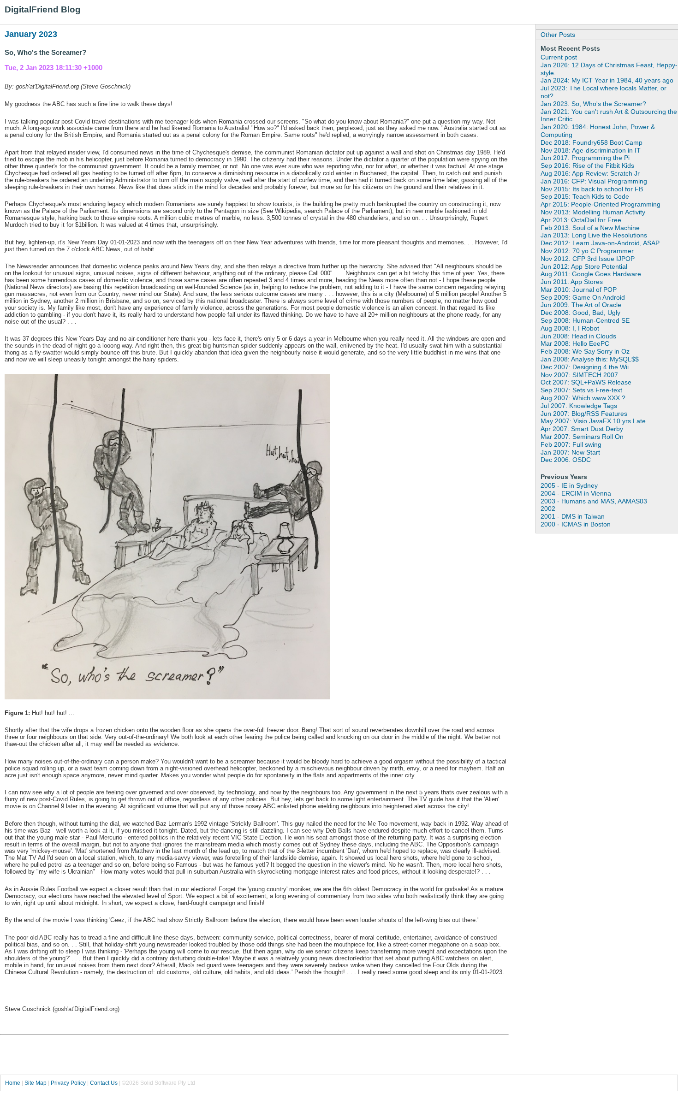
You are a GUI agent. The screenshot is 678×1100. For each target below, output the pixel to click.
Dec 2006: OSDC (566, 459)
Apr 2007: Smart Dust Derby (582, 428)
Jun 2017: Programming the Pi (585, 157)
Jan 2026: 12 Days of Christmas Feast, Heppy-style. (609, 69)
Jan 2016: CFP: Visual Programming (594, 181)
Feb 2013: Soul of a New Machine (590, 227)
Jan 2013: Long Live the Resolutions (594, 235)
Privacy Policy (68, 1083)
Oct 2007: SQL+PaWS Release (586, 382)
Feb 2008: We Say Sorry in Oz (585, 351)
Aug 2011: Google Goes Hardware (591, 274)
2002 (548, 508)
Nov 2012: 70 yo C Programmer (587, 250)
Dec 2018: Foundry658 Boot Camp (591, 142)
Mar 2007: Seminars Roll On (582, 436)
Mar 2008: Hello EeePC (575, 343)
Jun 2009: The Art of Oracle (581, 304)
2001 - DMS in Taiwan (573, 516)
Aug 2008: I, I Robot (570, 328)
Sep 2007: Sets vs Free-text (581, 390)
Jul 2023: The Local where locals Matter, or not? (603, 92)
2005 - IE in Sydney (569, 485)
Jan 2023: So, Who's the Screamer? (593, 103)
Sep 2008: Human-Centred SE (585, 320)
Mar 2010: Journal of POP (579, 289)
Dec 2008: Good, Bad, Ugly (580, 312)
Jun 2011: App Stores (572, 281)
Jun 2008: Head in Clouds (578, 336)
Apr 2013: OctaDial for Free (581, 220)
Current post (559, 57)
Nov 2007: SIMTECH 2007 (579, 374)
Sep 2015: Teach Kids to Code (585, 196)
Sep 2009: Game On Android (583, 297)
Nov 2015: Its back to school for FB (592, 189)
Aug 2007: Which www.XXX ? (583, 398)
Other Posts (558, 34)
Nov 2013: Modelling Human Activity (593, 212)
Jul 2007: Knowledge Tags (579, 405)
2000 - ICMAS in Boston (576, 524)
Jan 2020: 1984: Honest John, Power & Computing (598, 130)
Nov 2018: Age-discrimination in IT (591, 150)
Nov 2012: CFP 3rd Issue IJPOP (588, 258)
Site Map (35, 1083)
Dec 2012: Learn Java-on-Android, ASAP (600, 243)
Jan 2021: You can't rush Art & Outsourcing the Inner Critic (609, 115)
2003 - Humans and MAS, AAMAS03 (594, 501)
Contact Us (104, 1083)
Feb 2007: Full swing (571, 444)
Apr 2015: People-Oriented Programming (600, 204)
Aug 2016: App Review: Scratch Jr (590, 173)
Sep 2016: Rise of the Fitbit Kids (587, 165)
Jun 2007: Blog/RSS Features (584, 413)
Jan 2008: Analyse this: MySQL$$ (590, 359)
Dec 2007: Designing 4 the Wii (585, 367)
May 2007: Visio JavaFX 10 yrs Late (593, 421)
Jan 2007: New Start (570, 452)
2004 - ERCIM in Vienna (576, 493)
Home (12, 1083)
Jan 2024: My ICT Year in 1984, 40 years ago (607, 80)
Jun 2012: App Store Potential (584, 266)
